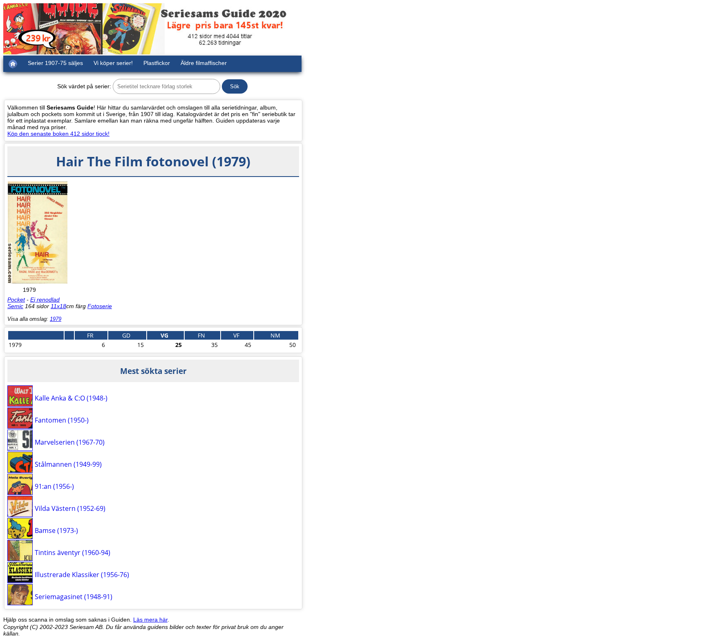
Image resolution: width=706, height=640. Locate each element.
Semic (15, 306)
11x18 (58, 306)
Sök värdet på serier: (84, 86)
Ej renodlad (45, 299)
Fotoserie (99, 306)
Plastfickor (156, 63)
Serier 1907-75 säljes (55, 63)
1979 (55, 319)
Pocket (16, 299)
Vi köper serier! (113, 63)
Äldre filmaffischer (204, 63)
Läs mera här (150, 619)
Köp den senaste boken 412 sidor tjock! (58, 133)
